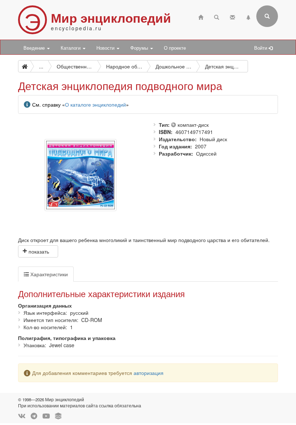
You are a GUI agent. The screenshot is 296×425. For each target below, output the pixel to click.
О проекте (175, 48)
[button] (38, 251)
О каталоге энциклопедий (95, 104)
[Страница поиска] (217, 16)
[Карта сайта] (248, 16)
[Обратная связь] (232, 16)
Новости (106, 48)
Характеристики (48, 274)
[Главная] (201, 16)
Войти (261, 48)
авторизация (149, 372)
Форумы (139, 48)
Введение (34, 48)
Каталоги (71, 48)
